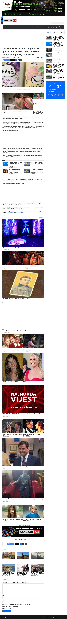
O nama (59, 617)
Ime (3, 595)
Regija (28, 18)
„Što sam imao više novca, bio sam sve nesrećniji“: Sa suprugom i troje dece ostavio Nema (23, 560)
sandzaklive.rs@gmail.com (53, 617)
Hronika (21, 26)
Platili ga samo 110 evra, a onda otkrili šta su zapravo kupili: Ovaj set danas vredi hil (8, 560)
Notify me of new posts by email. (8, 608)
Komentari (61, 32)
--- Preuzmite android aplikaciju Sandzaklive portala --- (23, 89)
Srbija (24, 18)
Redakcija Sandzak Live (6, 57)
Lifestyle (46, 18)
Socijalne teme (38, 26)
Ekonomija (25, 26)
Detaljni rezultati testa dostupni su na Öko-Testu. (15, 212)
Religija (34, 26)
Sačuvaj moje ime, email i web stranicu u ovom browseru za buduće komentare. (16, 604)
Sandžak (19, 18)
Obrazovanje (30, 26)
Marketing (62, 617)
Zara (21, 539)
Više (51, 18)
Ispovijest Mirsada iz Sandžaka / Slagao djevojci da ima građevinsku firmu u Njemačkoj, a (37, 573)
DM (25, 539)
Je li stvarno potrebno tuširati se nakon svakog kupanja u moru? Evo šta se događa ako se (22, 573)
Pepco (29, 539)
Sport (36, 18)
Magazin (40, 18)
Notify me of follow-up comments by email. (10, 606)
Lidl (16, 539)
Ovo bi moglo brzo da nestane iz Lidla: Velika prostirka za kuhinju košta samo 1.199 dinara (15, 171)
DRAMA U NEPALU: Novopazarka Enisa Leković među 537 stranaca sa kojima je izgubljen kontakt (59, 60)
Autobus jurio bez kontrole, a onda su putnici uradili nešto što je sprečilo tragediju (37, 560)
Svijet (32, 18)
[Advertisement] (23, 38)
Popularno (55, 32)
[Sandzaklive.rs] (9, 20)
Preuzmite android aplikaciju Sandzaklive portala (23, 525)
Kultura (43, 26)
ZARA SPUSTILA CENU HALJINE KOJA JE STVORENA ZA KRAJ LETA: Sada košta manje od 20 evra (36, 163)
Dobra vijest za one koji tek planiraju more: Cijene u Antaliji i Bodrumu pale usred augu (8, 573)
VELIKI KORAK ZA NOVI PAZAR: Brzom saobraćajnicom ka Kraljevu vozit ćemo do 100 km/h (58, 76)
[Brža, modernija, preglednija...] (23, 531)
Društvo (17, 26)
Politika (14, 26)
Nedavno (49, 32)
